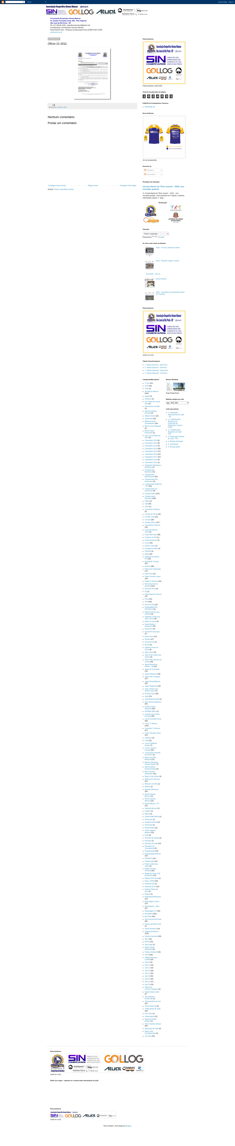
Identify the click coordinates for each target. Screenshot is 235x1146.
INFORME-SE (150, 107)
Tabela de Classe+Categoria (151, 988)
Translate (160, 237)
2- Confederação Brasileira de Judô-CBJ (175, 432)
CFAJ (147, 507)
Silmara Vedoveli (151, 952)
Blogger (128, 1126)
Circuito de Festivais (152, 509)
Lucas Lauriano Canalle (150, 749)
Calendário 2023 (151, 462)
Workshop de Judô (152, 1029)
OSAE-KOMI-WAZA (152, 817)
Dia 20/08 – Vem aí (153, 274)
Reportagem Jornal (152, 901)
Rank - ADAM (150, 881)
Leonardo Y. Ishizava (152, 728)
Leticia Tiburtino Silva (153, 733)
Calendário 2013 (151, 446)
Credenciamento (151, 540)
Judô (146, 696)
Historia (147, 639)
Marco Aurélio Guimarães (150, 773)
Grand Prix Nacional (152, 632)
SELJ (147, 939)
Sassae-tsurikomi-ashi (153, 924)
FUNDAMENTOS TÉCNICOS (151, 608)
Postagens (150, 170)
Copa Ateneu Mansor (152, 525)
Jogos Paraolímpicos (152, 681)
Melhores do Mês (151, 784)
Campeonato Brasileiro (149, 471)
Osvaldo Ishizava (151, 822)
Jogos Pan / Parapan (152, 677)
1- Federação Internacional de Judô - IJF (176, 415)
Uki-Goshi (148, 1014)
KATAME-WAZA (150, 711)
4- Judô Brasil (173, 444)
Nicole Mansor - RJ (152, 804)
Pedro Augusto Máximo (150, 831)
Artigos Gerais (150, 416)
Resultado (148, 914)
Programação (150, 851)
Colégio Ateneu (150, 522)
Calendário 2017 (151, 457)
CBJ (146, 504)
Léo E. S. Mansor (151, 724)
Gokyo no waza (150, 621)
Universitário (149, 1016)
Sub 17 (147, 973)
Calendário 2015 (151, 451)
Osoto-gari (148, 819)
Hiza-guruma (149, 642)
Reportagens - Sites (152, 906)
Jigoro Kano (149, 652)
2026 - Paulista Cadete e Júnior (167, 261)
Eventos (148, 566)
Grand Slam (149, 636)
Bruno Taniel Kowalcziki (149, 432)
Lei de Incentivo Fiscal (153, 719)
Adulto (147, 396)
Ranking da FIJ (150, 887)
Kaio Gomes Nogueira (153, 702)
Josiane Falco (150, 694)
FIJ (146, 591)
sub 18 (147, 976)
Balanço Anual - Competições (150, 422)
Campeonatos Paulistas (150, 497)
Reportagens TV (151, 911)
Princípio (148, 841)
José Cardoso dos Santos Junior (151, 690)
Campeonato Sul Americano (151, 490)
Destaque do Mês (151, 548)
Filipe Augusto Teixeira (153, 594)
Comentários (151, 174)
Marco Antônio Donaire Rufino (150, 768)
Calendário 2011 (151, 440)
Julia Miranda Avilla (152, 699)
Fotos (147, 599)
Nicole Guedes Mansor (150, 800)
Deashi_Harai (150, 546)
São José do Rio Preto (153, 919)
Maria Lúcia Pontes (152, 776)
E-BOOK (148, 551)
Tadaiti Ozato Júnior (152, 992)
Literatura (148, 738)
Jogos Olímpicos (151, 674)
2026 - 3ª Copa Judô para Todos (168, 248)
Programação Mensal (153, 854)
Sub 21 (147, 982)
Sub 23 (147, 984)
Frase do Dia (149, 605)
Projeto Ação (149, 861)
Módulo (147, 787)
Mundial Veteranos (152, 789)
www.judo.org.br (56, 32)
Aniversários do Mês (152, 406)
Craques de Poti (151, 537)
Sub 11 (147, 965)
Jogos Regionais (151, 686)
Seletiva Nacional (151, 936)
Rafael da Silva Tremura (150, 870)
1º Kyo (147, 383)
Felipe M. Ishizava (151, 581)
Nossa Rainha (161, 279)
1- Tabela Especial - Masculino (156, 365)
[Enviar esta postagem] (53, 105)
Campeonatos (150, 494)
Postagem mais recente (57, 185)
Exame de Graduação (153, 569)
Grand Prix (149, 629)
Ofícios (60, 107)
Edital (147, 554)
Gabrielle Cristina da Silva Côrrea (152, 618)
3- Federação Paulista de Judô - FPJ (176, 437)
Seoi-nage (148, 945)
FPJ (146, 602)
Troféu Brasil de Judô (152, 1009)
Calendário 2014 (151, 449)
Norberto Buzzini (151, 808)
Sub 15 (147, 971)
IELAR (147, 645)
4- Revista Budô (174, 447)
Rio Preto (148, 916)
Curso (147, 543)
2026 (147, 389)
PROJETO (148, 858)
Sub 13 (147, 968)
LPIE (146, 740)
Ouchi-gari (148, 825)
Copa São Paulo (151, 535)
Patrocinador (149, 828)
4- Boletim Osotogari (175, 441)
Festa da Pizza (150, 589)
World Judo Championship (150, 1032)
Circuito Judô (149, 517)
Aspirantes (149, 419)
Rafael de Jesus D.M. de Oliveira (152, 874)
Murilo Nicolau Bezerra (150, 795)
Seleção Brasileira (151, 931)
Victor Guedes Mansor (153, 1024)
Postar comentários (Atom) (64, 189)
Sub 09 (147, 962)
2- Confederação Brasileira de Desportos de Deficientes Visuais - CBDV (175, 423)
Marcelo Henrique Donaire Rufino (151, 763)
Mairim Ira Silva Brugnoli (150, 758)
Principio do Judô (151, 843)
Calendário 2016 (151, 454)
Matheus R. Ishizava (152, 779)
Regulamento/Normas (153, 897)
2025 (147, 386)
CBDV (147, 501)
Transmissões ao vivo (153, 1001)
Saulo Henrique (150, 929)
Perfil (147, 835)
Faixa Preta (149, 574)
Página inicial (93, 185)
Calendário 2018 (151, 460)
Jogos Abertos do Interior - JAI (151, 665)
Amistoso (148, 399)
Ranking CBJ (149, 884)
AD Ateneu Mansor (152, 391)
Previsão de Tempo (152, 838)
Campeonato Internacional (149, 476)
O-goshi (148, 811)
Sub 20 (147, 979)
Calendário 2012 (151, 443)
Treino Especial (150, 1006)
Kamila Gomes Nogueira (150, 708)
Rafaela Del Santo (151, 878)
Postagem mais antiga (128, 185)
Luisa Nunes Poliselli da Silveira (152, 754)
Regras (147, 894)
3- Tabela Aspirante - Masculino (156, 370)
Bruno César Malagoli (153, 426)
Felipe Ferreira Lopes (153, 576)
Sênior (147, 942)
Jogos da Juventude (152, 669)
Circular (148, 520)
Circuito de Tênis (151, 514)
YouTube (148, 1036)
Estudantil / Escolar (152, 561)
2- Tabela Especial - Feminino (156, 368)
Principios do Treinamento (149, 847)
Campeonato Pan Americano (151, 480)
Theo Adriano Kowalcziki (150, 998)
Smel (65, 107)
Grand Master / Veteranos (150, 625)
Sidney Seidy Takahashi (149, 948)
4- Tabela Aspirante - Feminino (156, 373)
